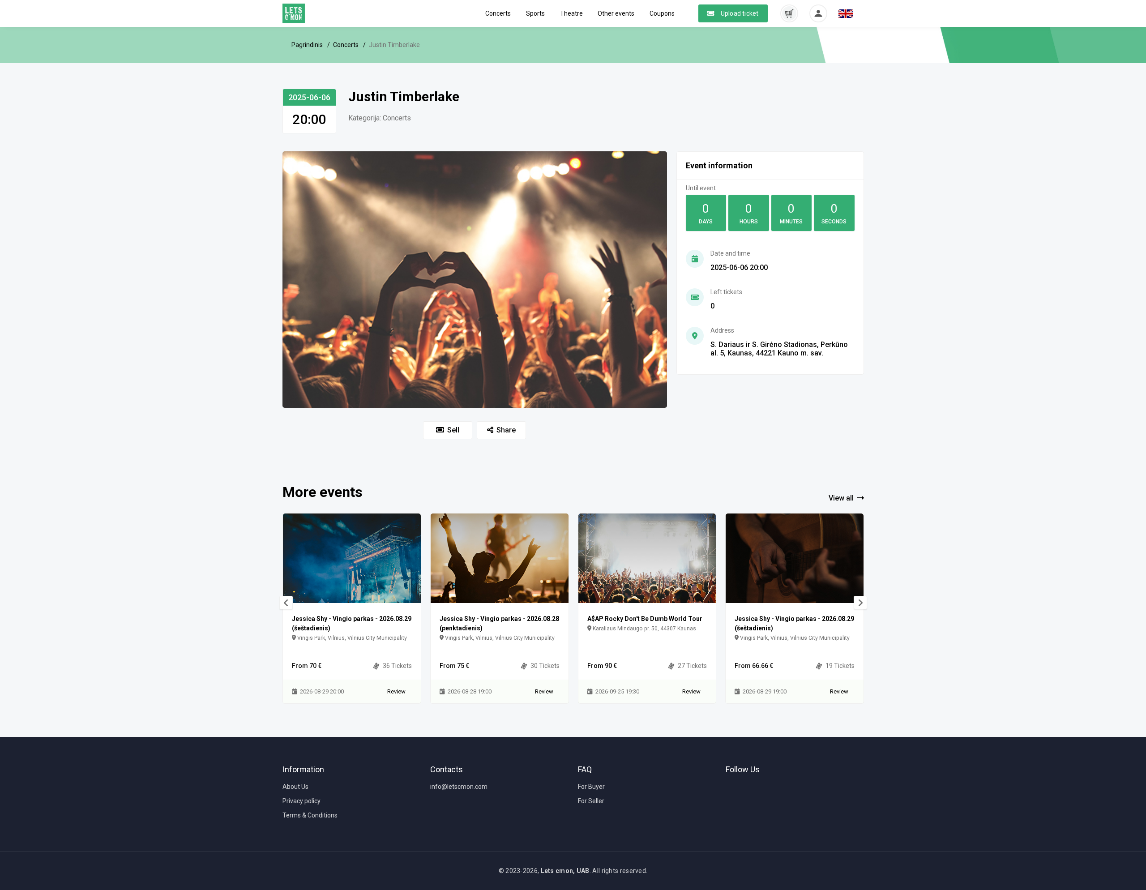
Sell (453, 430)
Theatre (571, 13)
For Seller (591, 800)
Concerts (498, 13)
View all (841, 498)
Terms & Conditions (310, 815)
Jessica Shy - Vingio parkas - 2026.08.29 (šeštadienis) (351, 623)
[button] (789, 13)
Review (396, 691)
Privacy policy (301, 800)
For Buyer (591, 786)
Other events (616, 13)
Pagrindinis (307, 44)
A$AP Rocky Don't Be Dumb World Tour (644, 618)
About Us (295, 786)
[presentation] (286, 602)
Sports (535, 13)
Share (506, 430)
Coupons (662, 13)
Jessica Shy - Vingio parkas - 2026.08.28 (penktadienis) (499, 623)
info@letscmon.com (458, 786)
